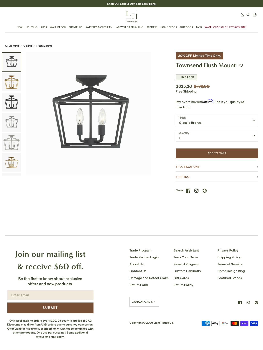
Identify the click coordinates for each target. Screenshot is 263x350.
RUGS (43, 27)
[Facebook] (240, 303)
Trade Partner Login (144, 257)
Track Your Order (185, 257)
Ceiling (27, 46)
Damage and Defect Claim (148, 278)
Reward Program (185, 264)
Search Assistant (186, 250)
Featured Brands (229, 278)
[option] (88, 114)
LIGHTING (31, 27)
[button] (241, 65)
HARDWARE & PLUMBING (129, 27)
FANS (199, 27)
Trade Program (140, 250)
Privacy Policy (228, 250)
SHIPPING (182, 177)
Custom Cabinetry (187, 271)
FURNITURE (75, 27)
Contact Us (137, 271)
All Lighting (12, 46)
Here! (152, 4)
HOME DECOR (168, 27)
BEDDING (151, 27)
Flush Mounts (44, 46)
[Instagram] (248, 303)
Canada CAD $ (142, 302)
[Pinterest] (256, 303)
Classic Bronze (190, 123)
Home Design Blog (231, 271)
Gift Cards (181, 278)
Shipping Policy (229, 257)
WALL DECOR (58, 27)
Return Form (138, 285)
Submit (50, 307)
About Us (136, 264)
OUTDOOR (186, 27)
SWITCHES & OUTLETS (98, 27)
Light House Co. (163, 323)
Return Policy (183, 285)
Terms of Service (229, 264)
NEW (19, 27)
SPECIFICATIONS (188, 167)
